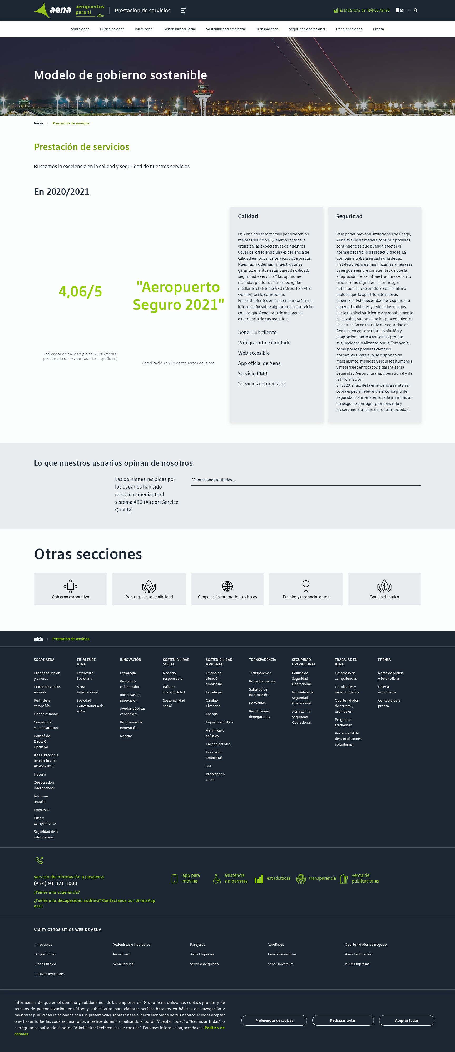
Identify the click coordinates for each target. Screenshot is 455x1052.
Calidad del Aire (218, 744)
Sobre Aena (80, 29)
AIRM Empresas (357, 964)
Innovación (144, 29)
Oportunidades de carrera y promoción (347, 706)
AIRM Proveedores (50, 974)
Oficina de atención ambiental (214, 678)
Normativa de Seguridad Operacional (302, 698)
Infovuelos (43, 944)
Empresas (41, 810)
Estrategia (128, 673)
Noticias (126, 736)
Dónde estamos (46, 714)
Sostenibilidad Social (179, 29)
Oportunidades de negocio (366, 944)
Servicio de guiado (204, 964)
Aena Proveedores (282, 954)
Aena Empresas (202, 954)
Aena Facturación (358, 954)
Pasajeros (197, 944)
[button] (183, 10)
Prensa (378, 29)
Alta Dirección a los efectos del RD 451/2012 (46, 760)
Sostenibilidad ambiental (225, 29)
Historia (40, 774)
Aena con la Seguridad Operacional (301, 717)
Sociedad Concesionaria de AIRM (90, 706)
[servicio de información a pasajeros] (99, 863)
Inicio (38, 123)
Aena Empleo (45, 964)
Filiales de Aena (112, 29)
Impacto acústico (219, 722)
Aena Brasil (121, 954)
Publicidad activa (262, 681)
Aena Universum (281, 964)
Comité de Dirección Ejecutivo (42, 741)
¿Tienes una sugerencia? (57, 892)
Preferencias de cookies (274, 1020)
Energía (212, 714)
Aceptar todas (406, 1020)
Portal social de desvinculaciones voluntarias (348, 739)
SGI (208, 766)
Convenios (257, 703)
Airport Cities (45, 954)
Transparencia (267, 29)
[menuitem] (80, 29)
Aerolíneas (276, 944)
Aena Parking (123, 964)
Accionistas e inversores (131, 944)
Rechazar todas (343, 1020)
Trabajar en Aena (349, 29)
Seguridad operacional (307, 29)
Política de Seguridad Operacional (301, 678)
